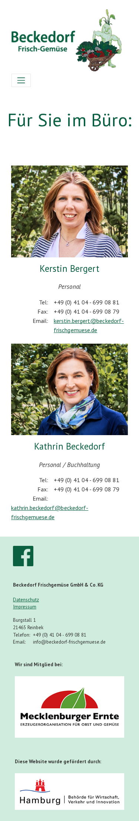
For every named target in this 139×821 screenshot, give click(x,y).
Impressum (24, 607)
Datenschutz (26, 600)
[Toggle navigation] (21, 80)
